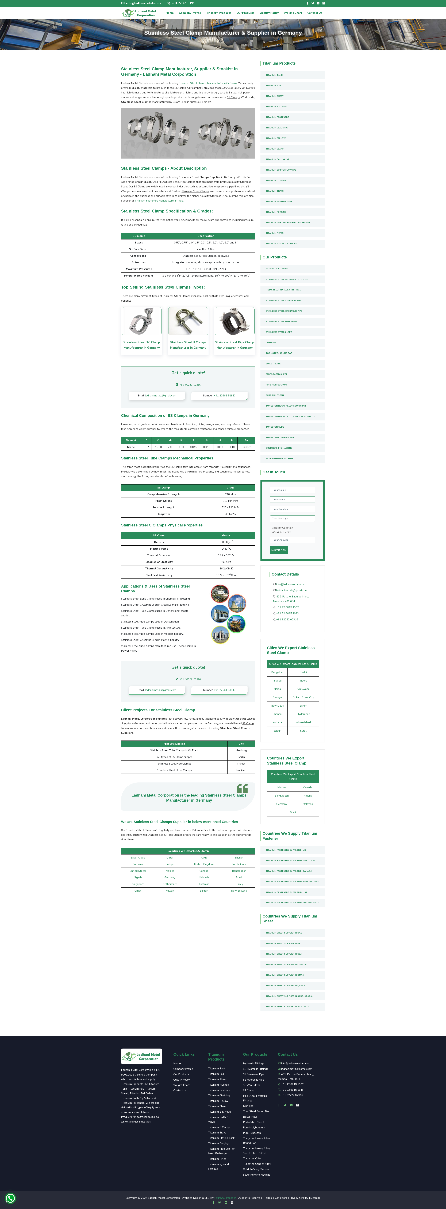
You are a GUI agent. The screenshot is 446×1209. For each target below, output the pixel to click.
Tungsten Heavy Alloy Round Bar (286, 405)
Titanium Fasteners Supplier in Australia (290, 860)
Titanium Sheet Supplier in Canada (286, 964)
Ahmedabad (303, 722)
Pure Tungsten (275, 395)
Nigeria (138, 877)
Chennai (277, 714)
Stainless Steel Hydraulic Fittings (286, 279)
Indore (303, 680)
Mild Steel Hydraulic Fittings (283, 289)
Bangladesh (239, 871)
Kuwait (170, 890)
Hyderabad (303, 714)
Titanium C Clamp (276, 180)
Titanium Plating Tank (279, 201)
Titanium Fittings (276, 106)
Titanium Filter (274, 233)
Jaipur (277, 731)
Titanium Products (218, 13)
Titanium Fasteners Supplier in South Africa (292, 902)
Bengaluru (277, 672)
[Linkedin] (318, 3)
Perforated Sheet (276, 374)
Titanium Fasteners (277, 117)
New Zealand (239, 890)
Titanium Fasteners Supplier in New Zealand (292, 881)
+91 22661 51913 (183, 3)
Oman (137, 890)
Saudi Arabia (138, 857)
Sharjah (239, 857)
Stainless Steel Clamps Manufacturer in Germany (208, 83)
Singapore (138, 884)
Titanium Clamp (275, 148)
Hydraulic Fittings (277, 268)
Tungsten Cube (275, 427)
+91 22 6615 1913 (287, 613)
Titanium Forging (276, 212)
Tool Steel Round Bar (279, 353)
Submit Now (278, 550)
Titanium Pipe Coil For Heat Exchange (288, 222)
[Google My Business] (323, 3)
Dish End (271, 342)
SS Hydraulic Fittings (255, 1069)
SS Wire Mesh (251, 1085)
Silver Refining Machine (279, 458)
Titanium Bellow (276, 138)
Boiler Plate (273, 363)
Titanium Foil (273, 85)
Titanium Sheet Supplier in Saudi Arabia (289, 996)
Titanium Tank (274, 75)
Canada (203, 871)
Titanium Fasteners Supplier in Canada (289, 871)
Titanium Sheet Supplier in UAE (284, 932)
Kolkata (277, 722)
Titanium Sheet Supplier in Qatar (285, 985)
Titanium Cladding (277, 127)
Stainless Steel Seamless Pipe (283, 300)
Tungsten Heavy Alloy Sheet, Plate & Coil (290, 416)
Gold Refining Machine (279, 448)
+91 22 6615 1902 (287, 607)
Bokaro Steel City (303, 697)
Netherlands (170, 884)
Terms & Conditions (275, 1198)
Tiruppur (277, 680)
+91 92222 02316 (287, 619)
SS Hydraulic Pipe (253, 1079)
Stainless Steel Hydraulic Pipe (284, 311)
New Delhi (277, 705)
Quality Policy (269, 13)
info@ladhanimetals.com (143, 3)
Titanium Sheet (275, 96)
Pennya (277, 697)
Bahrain (203, 890)
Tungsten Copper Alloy (280, 437)
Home (170, 13)
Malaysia (204, 877)
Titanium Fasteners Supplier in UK (286, 850)
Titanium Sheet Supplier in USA (284, 953)
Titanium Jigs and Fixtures (281, 243)
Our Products (246, 13)
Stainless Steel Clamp (279, 332)
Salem (303, 705)
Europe (170, 864)
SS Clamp (249, 1090)
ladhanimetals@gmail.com (160, 395)
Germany (169, 877)
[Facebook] (308, 3)
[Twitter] (312, 3)
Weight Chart (293, 13)
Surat (303, 731)
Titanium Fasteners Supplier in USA (286, 892)
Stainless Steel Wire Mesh (281, 321)
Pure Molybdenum (276, 384)
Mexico (170, 871)
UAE (204, 857)
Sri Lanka (138, 864)
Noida (277, 689)
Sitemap (315, 1198)
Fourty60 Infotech (225, 1198)
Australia (204, 884)
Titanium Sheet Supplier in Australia (288, 1006)
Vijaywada (303, 689)
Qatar (170, 857)
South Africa (239, 864)
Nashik (303, 672)
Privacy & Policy (299, 1198)
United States (138, 871)
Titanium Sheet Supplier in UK (283, 943)
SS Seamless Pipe (253, 1074)
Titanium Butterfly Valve (281, 169)
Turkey (239, 884)
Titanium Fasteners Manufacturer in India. (159, 200)
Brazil (239, 877)
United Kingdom (204, 864)
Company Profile (190, 13)
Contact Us (314, 13)
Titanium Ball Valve (277, 159)
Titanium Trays (275, 191)
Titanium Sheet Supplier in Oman (285, 975)
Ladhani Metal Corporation (164, 1198)
